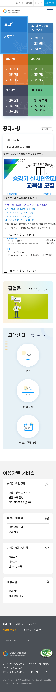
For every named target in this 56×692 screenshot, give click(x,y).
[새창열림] (28, 306)
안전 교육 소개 (16, 527)
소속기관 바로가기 (12, 640)
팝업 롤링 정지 (43, 289)
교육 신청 (13, 532)
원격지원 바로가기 (28, 394)
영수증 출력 (40, 100)
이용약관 (32, 624)
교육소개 (38, 38)
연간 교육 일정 (16, 497)
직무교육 (13, 561)
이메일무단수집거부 (32, 630)
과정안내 (38, 43)
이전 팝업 (39, 289)
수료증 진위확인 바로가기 (28, 430)
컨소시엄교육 (15, 566)
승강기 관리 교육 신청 (20, 492)
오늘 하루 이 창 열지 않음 (19, 270)
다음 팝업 (46, 289)
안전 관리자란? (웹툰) (20, 502)
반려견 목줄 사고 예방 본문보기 (28, 145)
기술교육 (13, 556)
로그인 (9, 24)
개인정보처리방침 (11, 630)
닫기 (34, 270)
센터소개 (7, 624)
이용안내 (20, 624)
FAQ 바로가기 (28, 359)
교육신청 (38, 49)
